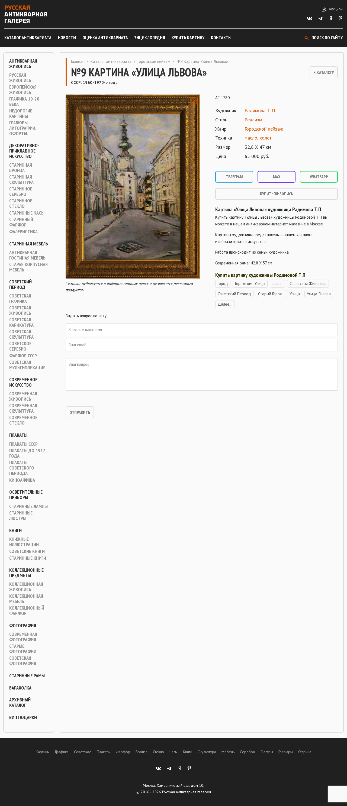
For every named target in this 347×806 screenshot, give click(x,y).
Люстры (267, 751)
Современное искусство (23, 382)
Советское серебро (20, 346)
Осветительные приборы (26, 494)
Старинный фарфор (21, 222)
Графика (62, 751)
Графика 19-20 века (24, 101)
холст (265, 138)
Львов (277, 283)
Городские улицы (250, 283)
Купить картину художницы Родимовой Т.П (260, 275)
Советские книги (27, 551)
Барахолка (20, 688)
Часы (173, 751)
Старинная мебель (28, 244)
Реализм (253, 119)
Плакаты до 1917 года (27, 453)
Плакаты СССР (23, 444)
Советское (82, 751)
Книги (15, 530)
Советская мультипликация (27, 365)
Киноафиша (22, 480)
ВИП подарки (23, 717)
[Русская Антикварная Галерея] (25, 14)
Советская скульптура (21, 334)
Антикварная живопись (23, 63)
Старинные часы (26, 213)
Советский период (20, 284)
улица (295, 293)
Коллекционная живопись (26, 586)
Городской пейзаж (154, 61)
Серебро (247, 751)
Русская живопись (20, 77)
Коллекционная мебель (26, 598)
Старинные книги (27, 558)
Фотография (22, 625)
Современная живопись (23, 396)
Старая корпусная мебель (28, 267)
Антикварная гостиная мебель (27, 255)
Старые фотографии (22, 648)
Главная (77, 61)
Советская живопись (20, 310)
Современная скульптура (23, 408)
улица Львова (319, 293)
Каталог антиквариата (28, 38)
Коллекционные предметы (26, 572)
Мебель (227, 751)
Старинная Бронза (20, 167)
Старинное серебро (20, 191)
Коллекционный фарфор (26, 610)
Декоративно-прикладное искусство (24, 151)
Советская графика (20, 298)
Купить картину (188, 38)
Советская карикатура (21, 322)
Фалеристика (23, 231)
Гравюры (285, 751)
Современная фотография (23, 637)
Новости (67, 38)
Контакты (221, 38)
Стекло (158, 751)
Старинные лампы (28, 506)
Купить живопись (276, 193)
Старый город (270, 293)
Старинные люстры (21, 515)
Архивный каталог (20, 702)
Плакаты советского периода (21, 468)
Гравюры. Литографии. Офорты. (22, 128)
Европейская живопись (23, 89)
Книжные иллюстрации (24, 541)
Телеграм (234, 176)
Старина (304, 751)
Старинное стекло (20, 203)
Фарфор (123, 751)
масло (251, 138)
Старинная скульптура (21, 179)
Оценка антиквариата (105, 38)
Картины (43, 751)
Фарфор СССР (23, 355)
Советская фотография (22, 660)
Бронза (141, 751)
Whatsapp (319, 176)
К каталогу (323, 72)
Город (223, 283)
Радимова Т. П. (260, 110)
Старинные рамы (27, 675)
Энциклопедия (149, 38)
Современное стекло (23, 420)
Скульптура (207, 751)
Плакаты (18, 435)
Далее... (225, 304)
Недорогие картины (20, 113)
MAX (276, 176)
